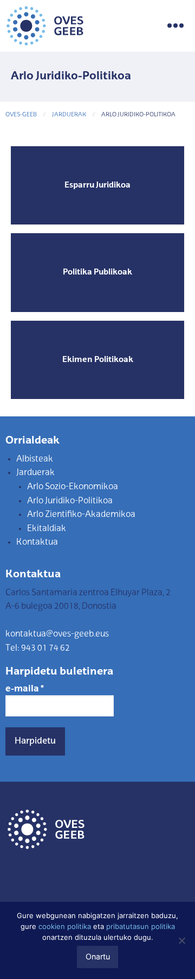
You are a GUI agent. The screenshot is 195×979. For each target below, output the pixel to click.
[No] (181, 940)
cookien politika (64, 926)
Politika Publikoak (97, 272)
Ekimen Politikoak (97, 360)
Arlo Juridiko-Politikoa (70, 501)
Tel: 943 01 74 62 (37, 648)
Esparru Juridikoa (97, 185)
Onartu (98, 956)
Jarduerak (69, 115)
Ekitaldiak (46, 529)
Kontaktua (37, 542)
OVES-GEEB (21, 115)
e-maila (24, 689)
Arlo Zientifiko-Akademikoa (81, 514)
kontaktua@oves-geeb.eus (57, 634)
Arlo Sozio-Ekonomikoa (72, 487)
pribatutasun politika (140, 926)
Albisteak (34, 459)
